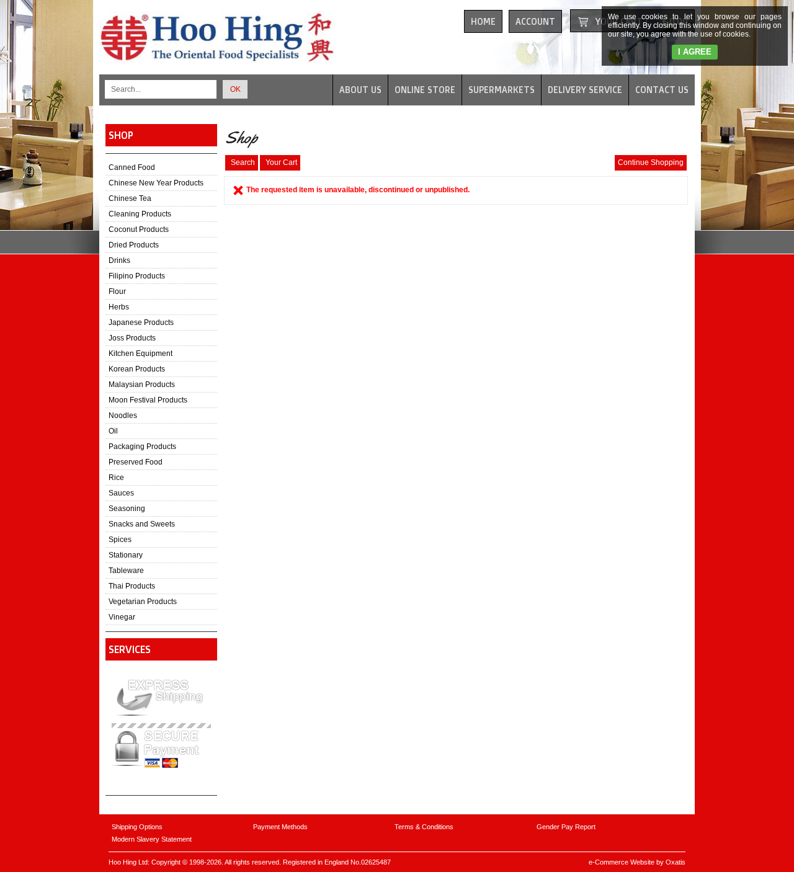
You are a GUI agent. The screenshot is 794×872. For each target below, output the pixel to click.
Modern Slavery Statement (152, 839)
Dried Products (134, 245)
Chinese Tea (130, 198)
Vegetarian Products (143, 601)
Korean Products (137, 369)
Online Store (425, 89)
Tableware (126, 570)
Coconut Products (139, 229)
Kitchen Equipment (140, 353)
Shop (121, 135)
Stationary (126, 555)
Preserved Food (136, 462)
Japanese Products (141, 322)
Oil (113, 431)
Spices (120, 539)
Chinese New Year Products (156, 183)
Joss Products (132, 338)
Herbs (119, 307)
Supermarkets (501, 89)
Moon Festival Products (148, 400)
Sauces (121, 493)
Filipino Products (137, 276)
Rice (116, 477)
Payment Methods (280, 826)
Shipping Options (137, 826)
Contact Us (662, 89)
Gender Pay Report (566, 826)
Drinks (119, 260)
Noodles (123, 415)
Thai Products (132, 586)
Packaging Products (142, 446)
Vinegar (122, 617)
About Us (360, 89)
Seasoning (127, 508)
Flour (117, 291)
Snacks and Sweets (142, 524)
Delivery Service (585, 89)
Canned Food (132, 167)
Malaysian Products (142, 384)
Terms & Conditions (424, 826)
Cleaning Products (140, 214)
